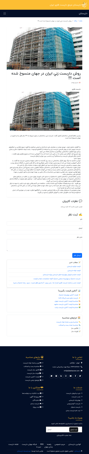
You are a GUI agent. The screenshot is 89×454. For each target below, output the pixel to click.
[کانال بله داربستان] (51, 376)
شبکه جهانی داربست (29, 444)
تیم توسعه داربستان (24, 451)
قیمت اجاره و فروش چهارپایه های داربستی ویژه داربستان (61, 275)
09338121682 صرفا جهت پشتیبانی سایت (66, 367)
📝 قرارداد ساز (75, 331)
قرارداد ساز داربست (33, 373)
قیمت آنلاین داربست (32, 377)
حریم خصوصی (60, 444)
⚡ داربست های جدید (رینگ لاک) (69, 298)
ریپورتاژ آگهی (35, 397)
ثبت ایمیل (73, 430)
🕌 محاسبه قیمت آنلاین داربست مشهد (67, 304)
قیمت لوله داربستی (74, 271)
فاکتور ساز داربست (33, 370)
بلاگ (75, 21)
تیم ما (38, 447)
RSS (42, 444)
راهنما (49, 444)
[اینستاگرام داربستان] (66, 376)
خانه (80, 21)
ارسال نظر (77, 255)
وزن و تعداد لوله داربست (31, 363)
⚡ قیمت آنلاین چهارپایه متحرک (69, 295)
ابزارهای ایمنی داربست (32, 380)
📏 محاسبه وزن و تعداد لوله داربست (68, 322)
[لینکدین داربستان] (61, 376)
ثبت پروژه (36, 407)
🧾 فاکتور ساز (75, 328)
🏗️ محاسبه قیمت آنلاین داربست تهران (67, 301)
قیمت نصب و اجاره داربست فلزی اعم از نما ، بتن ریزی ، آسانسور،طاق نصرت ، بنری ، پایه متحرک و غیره (46, 283)
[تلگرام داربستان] (56, 376)
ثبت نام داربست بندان (73, 411)
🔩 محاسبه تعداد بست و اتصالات (69, 325)
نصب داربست (76, 397)
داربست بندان (35, 404)
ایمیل (80, 228)
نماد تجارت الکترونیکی (64, 435)
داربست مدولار (75, 407)
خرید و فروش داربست (73, 393)
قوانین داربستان (74, 444)
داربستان (83, 13)
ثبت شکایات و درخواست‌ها (31, 393)
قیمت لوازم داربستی (73, 266)
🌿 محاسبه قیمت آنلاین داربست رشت (67, 307)
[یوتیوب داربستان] (70, 376)
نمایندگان (36, 400)
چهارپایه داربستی (74, 400)
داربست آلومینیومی (73, 404)
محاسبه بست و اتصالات (32, 366)
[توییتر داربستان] (80, 376)
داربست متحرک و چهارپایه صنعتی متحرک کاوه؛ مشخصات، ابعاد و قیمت (56, 279)
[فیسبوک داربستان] (75, 376)
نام (81, 219)
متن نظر (79, 237)
